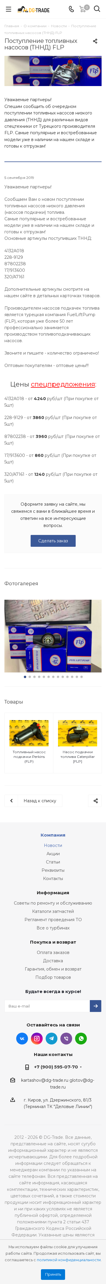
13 (81, 677)
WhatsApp (81, 1038)
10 (67, 677)
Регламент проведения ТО (53, 919)
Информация (53, 892)
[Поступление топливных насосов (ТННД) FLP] (53, 71)
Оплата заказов (53, 952)
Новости (53, 845)
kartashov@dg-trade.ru (44, 1080)
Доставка (53, 960)
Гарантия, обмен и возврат (53, 969)
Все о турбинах (53, 928)
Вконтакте (22, 1038)
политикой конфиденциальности (69, 1260)
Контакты (53, 878)
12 (77, 677)
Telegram (51, 1038)
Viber (66, 1038)
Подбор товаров (53, 977)
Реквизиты (53, 870)
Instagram (37, 1038)
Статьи (53, 862)
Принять (53, 1274)
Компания (53, 835)
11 (72, 677)
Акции (53, 853)
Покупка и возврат (53, 942)
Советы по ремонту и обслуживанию (53, 903)
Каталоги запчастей (53, 911)
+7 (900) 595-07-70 (56, 1067)
